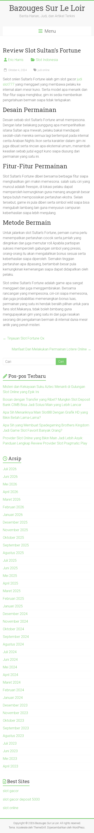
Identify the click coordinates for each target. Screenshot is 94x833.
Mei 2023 (10, 759)
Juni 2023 (10, 751)
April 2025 (10, 583)
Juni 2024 (10, 659)
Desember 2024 (15, 614)
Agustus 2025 (13, 553)
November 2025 (15, 530)
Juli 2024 (10, 652)
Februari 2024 (13, 690)
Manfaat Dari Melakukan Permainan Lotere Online (51, 349)
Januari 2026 (13, 515)
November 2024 (15, 621)
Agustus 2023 (13, 736)
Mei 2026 (10, 484)
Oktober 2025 (13, 538)
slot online (10, 808)
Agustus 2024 (13, 644)
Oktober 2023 (13, 720)
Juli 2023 (10, 743)
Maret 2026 (12, 499)
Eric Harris (15, 60)
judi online (43, 70)
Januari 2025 (13, 606)
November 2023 (15, 713)
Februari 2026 (13, 507)
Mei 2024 (10, 667)
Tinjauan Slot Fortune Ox (23, 338)
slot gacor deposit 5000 (21, 799)
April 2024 (10, 675)
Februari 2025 (13, 598)
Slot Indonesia (47, 60)
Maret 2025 (12, 591)
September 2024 (16, 637)
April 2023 (10, 766)
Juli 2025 (10, 560)
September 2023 (16, 728)
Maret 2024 (12, 682)
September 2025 (16, 545)
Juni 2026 (10, 477)
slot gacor (11, 791)
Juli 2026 (10, 469)
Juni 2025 (10, 568)
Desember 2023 (15, 705)
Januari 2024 (13, 698)
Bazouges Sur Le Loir (47, 8)
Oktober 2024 (13, 629)
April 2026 (10, 492)
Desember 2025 (15, 522)
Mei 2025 (10, 576)
